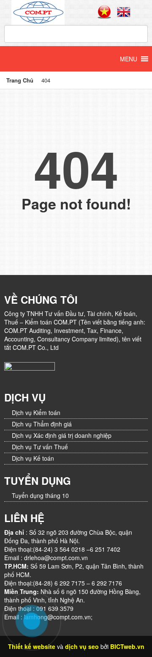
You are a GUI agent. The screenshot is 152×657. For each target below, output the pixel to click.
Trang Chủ (19, 80)
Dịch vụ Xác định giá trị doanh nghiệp (61, 435)
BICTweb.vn (127, 646)
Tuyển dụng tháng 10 (40, 495)
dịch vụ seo (82, 646)
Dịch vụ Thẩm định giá (42, 424)
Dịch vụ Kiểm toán (36, 412)
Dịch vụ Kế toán (33, 458)
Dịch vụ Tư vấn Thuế (40, 447)
